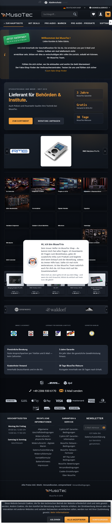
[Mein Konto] (100, 14)
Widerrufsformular (43, 454)
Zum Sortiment (20, 121)
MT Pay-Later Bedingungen (69, 458)
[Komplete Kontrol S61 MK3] (96, 279)
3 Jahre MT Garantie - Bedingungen (69, 430)
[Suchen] (75, 14)
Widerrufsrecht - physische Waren (43, 437)
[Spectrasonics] (56, 309)
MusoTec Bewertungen (68, 463)
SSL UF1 (35, 288)
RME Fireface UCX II (15, 288)
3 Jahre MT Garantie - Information (69, 437)
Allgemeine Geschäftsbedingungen (43, 430)
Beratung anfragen (49, 121)
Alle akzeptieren (76, 519)
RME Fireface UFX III (56, 288)
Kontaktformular (43, 457)
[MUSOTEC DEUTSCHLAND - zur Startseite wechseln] (16, 14)
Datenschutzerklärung (43, 450)
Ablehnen (55, 519)
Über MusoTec (69, 475)
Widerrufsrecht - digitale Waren (43, 444)
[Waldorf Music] (22, 309)
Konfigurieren (100, 519)
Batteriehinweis (43, 461)
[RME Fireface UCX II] (15, 279)
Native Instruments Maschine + (76, 288)
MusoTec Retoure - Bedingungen (69, 444)
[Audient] (89, 309)
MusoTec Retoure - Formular (69, 451)
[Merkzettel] (93, 14)
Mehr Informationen (60, 512)
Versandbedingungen (69, 467)
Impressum (43, 465)
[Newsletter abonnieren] (104, 427)
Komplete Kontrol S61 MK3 (97, 288)
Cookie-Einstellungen (69, 471)
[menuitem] (99, 7)
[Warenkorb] (108, 14)
